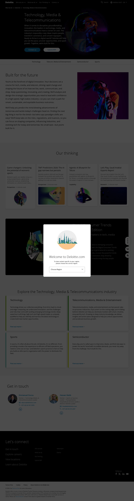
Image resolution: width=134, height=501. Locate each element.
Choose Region (56, 269)
